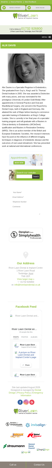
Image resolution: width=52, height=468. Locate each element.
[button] (44, 37)
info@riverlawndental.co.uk (27, 285)
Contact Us (39, 465)
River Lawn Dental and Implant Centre (25, 329)
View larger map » (25, 279)
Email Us (4, 2)
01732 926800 (31, 28)
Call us (13, 465)
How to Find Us (16, 2)
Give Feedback (30, 2)
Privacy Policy (24, 393)
